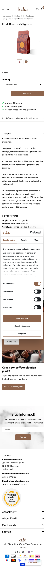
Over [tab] (36, 240)
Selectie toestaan (22, 326)
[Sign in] (37, 9)
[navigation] (19, 62)
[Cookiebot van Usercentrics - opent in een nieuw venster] (31, 233)
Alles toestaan (22, 318)
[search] (8, 9)
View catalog (3, 9)
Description (6, 134)
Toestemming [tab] (9, 240)
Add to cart (27, 93)
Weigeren (22, 333)
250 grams (6, 19)
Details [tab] (23, 240)
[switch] (37, 291)
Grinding (6, 79)
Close (22, 510)
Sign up (22, 436)
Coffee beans (28, 16)
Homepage (6, 16)
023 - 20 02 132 (9, 475)
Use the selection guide (13, 385)
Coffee (17, 16)
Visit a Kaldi (11, 341)
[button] (9, 91)
